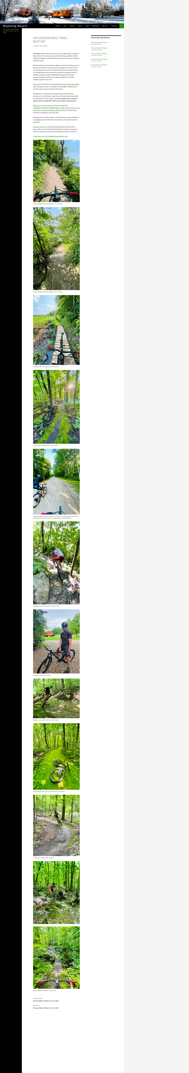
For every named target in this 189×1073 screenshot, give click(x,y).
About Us (104, 26)
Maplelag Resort (15, 25)
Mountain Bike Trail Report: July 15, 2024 (45, 1007)
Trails (80, 26)
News (65, 26)
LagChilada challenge (69, 84)
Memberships (95, 26)
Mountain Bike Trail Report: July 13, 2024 (45, 1000)
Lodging (71, 26)
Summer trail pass (39, 127)
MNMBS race (43, 77)
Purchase (114, 26)
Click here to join (39, 136)
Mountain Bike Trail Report (99, 42)
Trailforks (49, 105)
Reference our (38, 105)
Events (87, 26)
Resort (58, 26)
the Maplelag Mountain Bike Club (56, 136)
